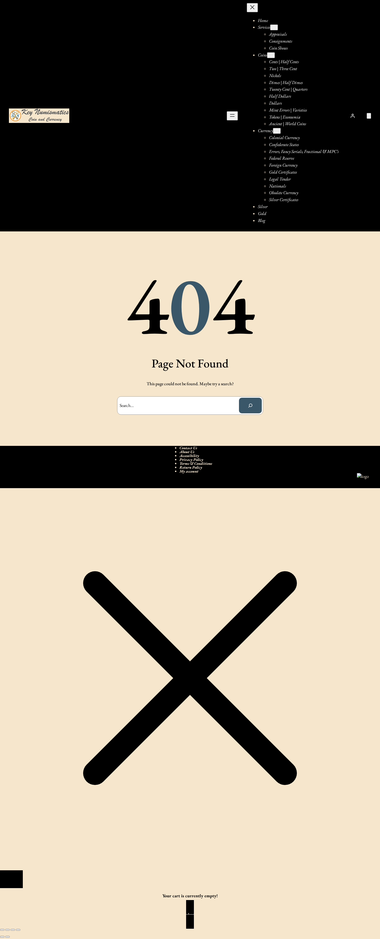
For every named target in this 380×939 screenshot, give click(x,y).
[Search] (250, 405)
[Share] (13, 930)
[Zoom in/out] (2, 930)
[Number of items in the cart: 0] (369, 116)
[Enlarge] (361, 480)
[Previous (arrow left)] (2, 937)
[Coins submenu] (271, 55)
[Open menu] (232, 115)
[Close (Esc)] (18, 930)
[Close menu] (252, 7)
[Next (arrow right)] (7, 937)
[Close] (11, 879)
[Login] (352, 115)
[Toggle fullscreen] (7, 930)
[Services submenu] (274, 27)
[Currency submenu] (277, 131)
